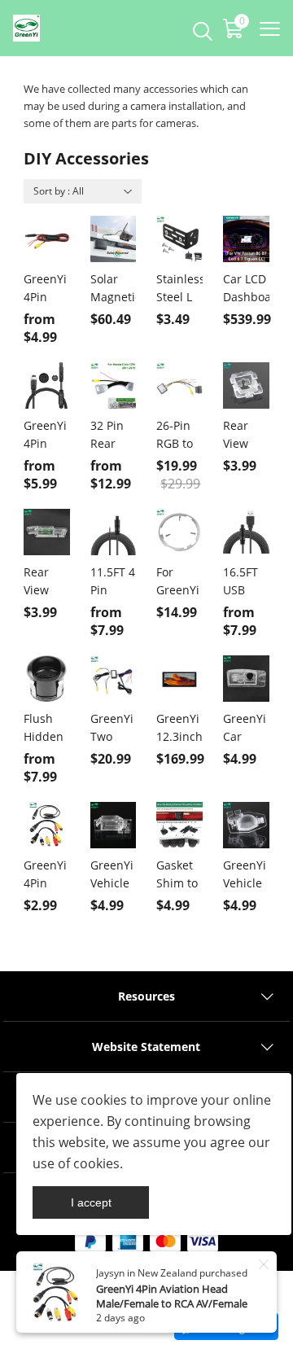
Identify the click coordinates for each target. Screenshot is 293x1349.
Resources (146, 996)
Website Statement (146, 1046)
